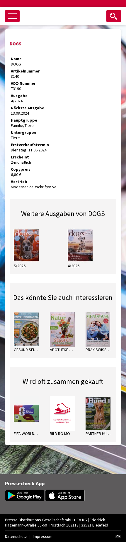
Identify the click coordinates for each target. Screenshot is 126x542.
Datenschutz (16, 536)
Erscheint (20, 157)
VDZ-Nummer (23, 83)
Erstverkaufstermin (30, 144)
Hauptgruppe (24, 120)
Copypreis (20, 169)
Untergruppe (23, 132)
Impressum (42, 536)
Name (16, 58)
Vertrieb (19, 181)
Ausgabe (19, 95)
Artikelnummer (25, 71)
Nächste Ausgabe (27, 108)
